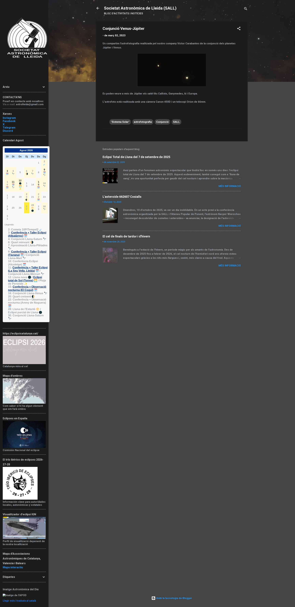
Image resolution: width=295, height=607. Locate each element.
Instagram (9, 117)
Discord (8, 130)
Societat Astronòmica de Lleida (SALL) (140, 8)
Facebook (9, 121)
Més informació (230, 186)
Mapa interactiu (13, 567)
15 (38, 185)
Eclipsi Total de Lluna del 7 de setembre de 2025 (136, 157)
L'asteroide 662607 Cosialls (122, 196)
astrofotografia (143, 121)
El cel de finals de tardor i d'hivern (126, 236)
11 (13, 185)
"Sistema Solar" (120, 121)
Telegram (9, 127)
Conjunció (162, 121)
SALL (176, 121)
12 (20, 184)
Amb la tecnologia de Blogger (174, 598)
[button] (239, 29)
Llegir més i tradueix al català (19, 600)
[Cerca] (246, 9)
